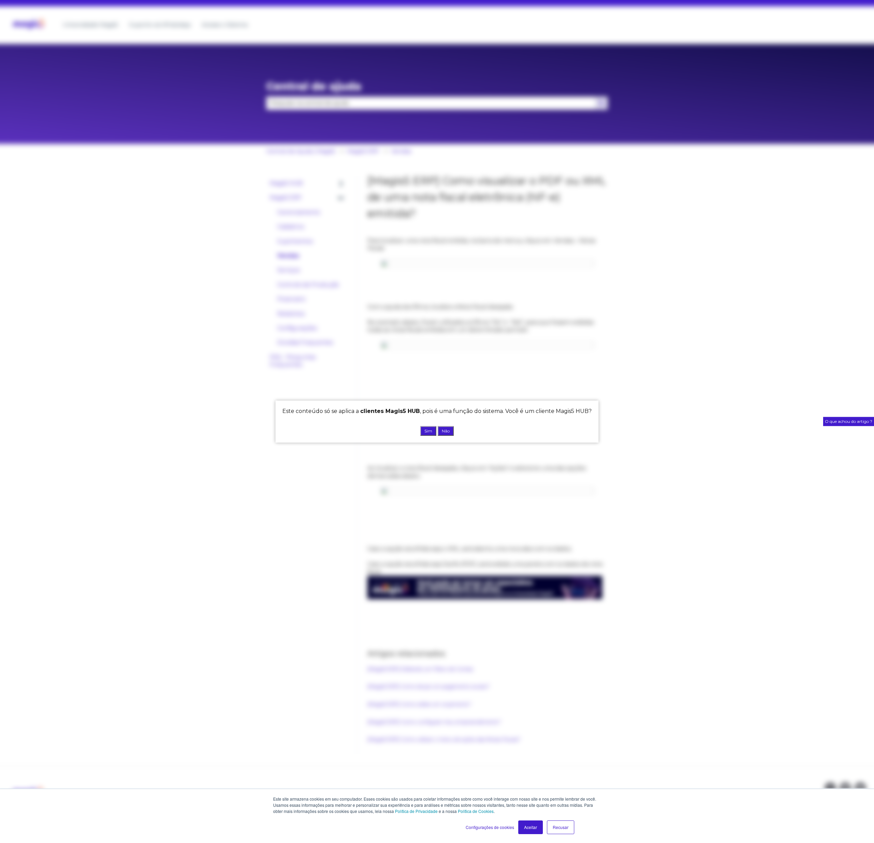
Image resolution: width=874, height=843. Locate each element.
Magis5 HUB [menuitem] (286, 183)
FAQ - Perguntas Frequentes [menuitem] (292, 361)
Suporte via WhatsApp (160, 25)
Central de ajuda (313, 86)
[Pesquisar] (601, 103)
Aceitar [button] (530, 827)
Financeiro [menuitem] (291, 299)
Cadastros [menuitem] (290, 226)
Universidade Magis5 (90, 25)
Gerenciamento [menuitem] (298, 212)
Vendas (401, 151)
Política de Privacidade (416, 811)
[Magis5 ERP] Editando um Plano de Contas (420, 669)
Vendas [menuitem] (288, 255)
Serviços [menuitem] (288, 270)
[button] (341, 184)
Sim (428, 430)
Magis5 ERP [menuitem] (285, 197)
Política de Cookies (476, 811)
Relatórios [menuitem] (291, 313)
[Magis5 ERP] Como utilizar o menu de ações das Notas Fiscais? (443, 739)
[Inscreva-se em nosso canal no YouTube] (860, 788)
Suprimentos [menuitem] (295, 241)
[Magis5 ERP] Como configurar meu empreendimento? (434, 722)
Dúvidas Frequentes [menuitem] (305, 342)
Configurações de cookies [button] (490, 827)
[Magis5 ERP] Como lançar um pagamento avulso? (428, 686)
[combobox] (430, 103)
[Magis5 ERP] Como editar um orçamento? (419, 704)
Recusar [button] (560, 827)
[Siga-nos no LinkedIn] (845, 788)
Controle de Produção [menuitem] (308, 284)
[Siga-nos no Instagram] (830, 788)
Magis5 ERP (363, 151)
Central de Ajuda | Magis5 (300, 151)
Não (446, 430)
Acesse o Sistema (225, 25)
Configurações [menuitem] (297, 328)
